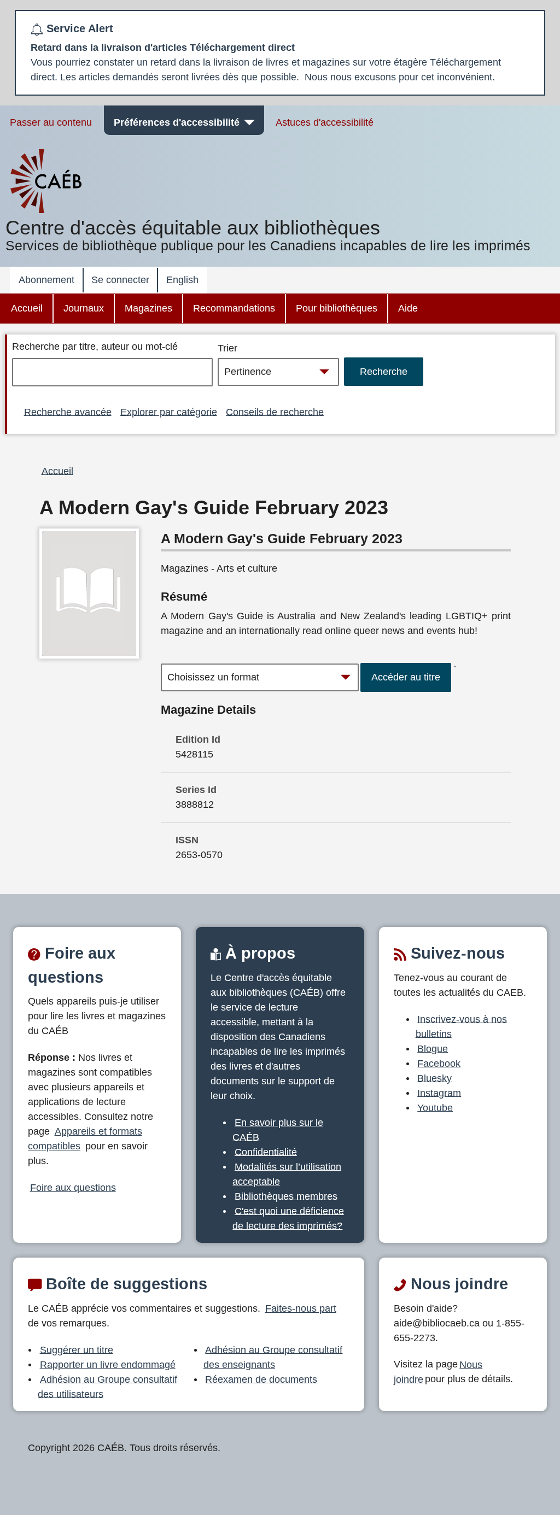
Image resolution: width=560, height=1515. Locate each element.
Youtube (435, 1107)
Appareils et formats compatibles (85, 1139)
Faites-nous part (300, 1308)
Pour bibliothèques (336, 308)
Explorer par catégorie (168, 411)
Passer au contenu (51, 122)
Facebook (438, 1063)
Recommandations (234, 308)
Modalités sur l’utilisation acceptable (286, 1174)
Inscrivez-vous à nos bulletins (462, 1026)
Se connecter (120, 279)
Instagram (439, 1092)
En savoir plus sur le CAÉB (277, 1129)
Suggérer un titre (76, 1349)
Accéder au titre (405, 677)
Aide (408, 308)
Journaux (83, 308)
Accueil (27, 308)
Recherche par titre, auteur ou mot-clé (95, 346)
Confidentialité (266, 1151)
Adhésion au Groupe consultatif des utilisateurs (107, 1386)
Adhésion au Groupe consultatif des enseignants (273, 1357)
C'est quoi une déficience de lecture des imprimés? (288, 1218)
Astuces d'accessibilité (325, 122)
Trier (227, 348)
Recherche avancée (68, 411)
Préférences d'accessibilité (177, 122)
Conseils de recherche (275, 411)
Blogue (432, 1048)
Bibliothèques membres (286, 1195)
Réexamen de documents (261, 1378)
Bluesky (434, 1077)
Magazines (148, 308)
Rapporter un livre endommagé (108, 1364)
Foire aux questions (73, 1187)
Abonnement (46, 279)
